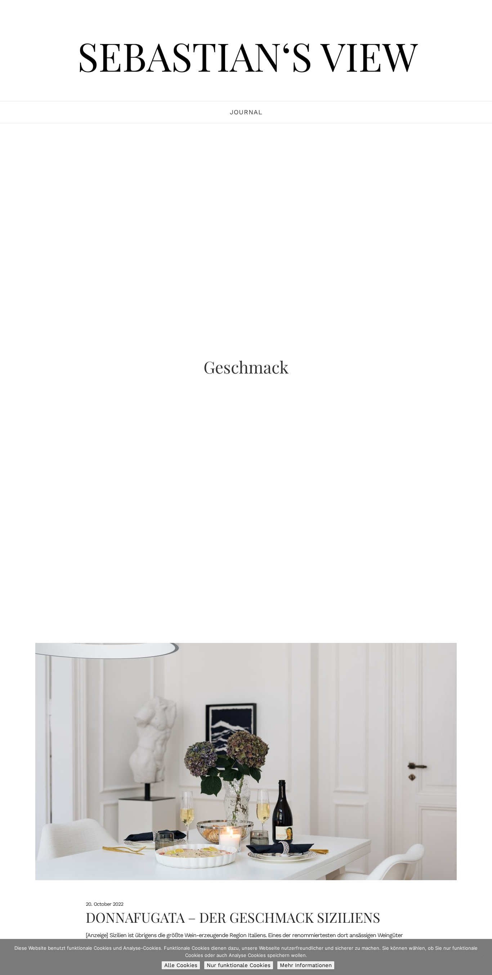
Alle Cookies (180, 965)
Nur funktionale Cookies (238, 965)
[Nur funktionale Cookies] (483, 957)
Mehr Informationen (306, 965)
